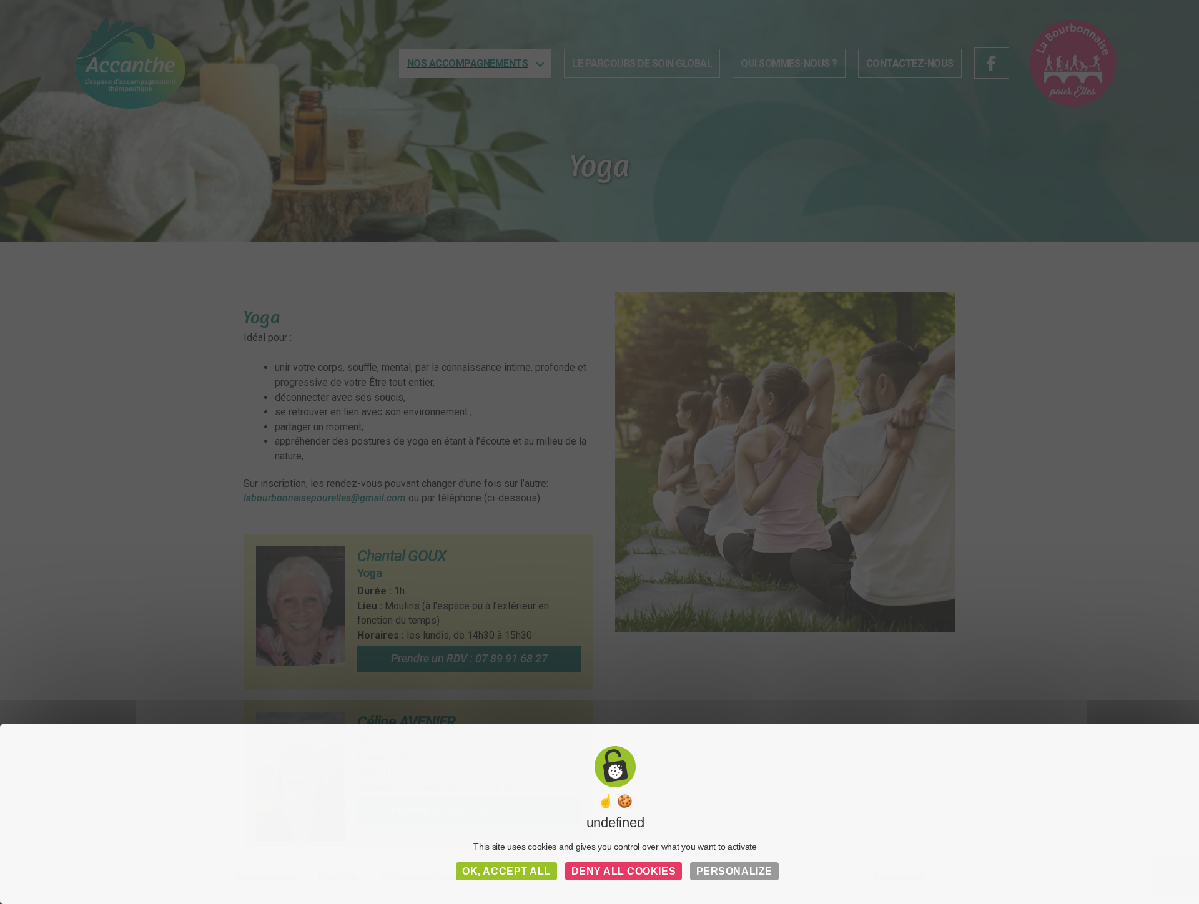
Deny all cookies (623, 871)
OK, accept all (506, 871)
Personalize (734, 871)
